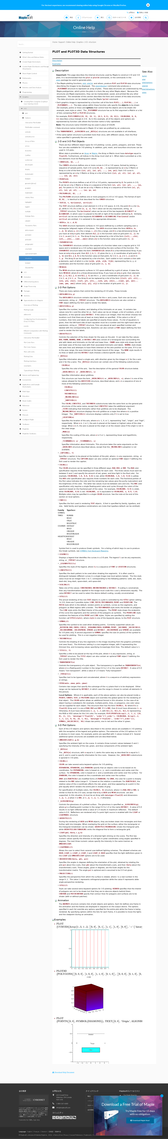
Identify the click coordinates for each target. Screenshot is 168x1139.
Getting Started (27, 52)
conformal (28, 160)
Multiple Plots (30, 216)
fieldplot (28, 179)
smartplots (27, 366)
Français (36, 1131)
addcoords (27, 314)
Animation (27, 277)
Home (54, 42)
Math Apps (26, 391)
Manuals (25, 415)
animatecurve (30, 137)
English (29, 1131)
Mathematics (26, 78)
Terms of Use (58, 1135)
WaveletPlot (29, 268)
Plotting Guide (28, 310)
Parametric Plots (31, 225)
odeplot (27, 221)
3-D (25, 272)
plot (26, 113)
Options (28, 118)
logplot (27, 207)
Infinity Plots (29, 197)
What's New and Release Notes (33, 57)
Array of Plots (30, 141)
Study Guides (27, 401)
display (27, 169)
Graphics (25, 97)
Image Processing (30, 286)
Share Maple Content (29, 73)
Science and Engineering (30, 375)
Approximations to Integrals (33, 300)
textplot (27, 263)
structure (28, 258)
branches (28, 151)
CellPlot (28, 155)
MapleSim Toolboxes (29, 434)
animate (28, 132)
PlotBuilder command (32, 127)
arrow (27, 146)
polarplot (28, 239)
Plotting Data (28, 356)
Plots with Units (29, 352)
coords (26, 326)
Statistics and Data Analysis (31, 87)
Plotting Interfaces (30, 361)
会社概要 (22, 1091)
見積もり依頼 (143, 12)
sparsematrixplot (31, 254)
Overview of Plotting (31, 305)
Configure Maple (28, 419)
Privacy (66, 1135)
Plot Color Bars (29, 342)
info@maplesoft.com (63, 1108)
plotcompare (29, 230)
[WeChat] (74, 1117)
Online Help (70, 42)
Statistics (27, 296)
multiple (28, 211)
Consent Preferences (76, 1135)
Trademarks (88, 1135)
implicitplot (28, 193)
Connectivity (26, 380)
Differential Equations (31, 282)
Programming (27, 92)
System (24, 410)
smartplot (28, 249)
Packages (27, 291)
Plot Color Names (30, 347)
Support (62, 42)
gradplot (28, 188)
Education (25, 396)
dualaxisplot (29, 174)
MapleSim (25, 429)
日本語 (51, 1131)
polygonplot (29, 244)
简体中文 (58, 1131)
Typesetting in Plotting (31, 370)
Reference (25, 405)
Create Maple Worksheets (31, 62)
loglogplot (28, 202)
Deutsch (44, 1131)
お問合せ (132, 12)
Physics (25, 83)
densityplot (29, 165)
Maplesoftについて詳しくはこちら (29, 1120)
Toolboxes (25, 424)
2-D (25, 108)
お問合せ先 (56, 1091)
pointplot (28, 235)
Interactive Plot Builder (33, 122)
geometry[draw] (30, 183)
